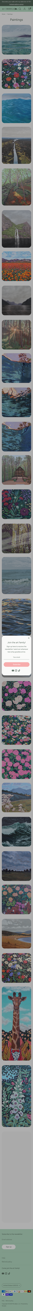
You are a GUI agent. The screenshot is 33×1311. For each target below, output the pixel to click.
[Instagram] (16, 670)
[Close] (29, 638)
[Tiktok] (19, 670)
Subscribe (16, 664)
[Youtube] (13, 670)
